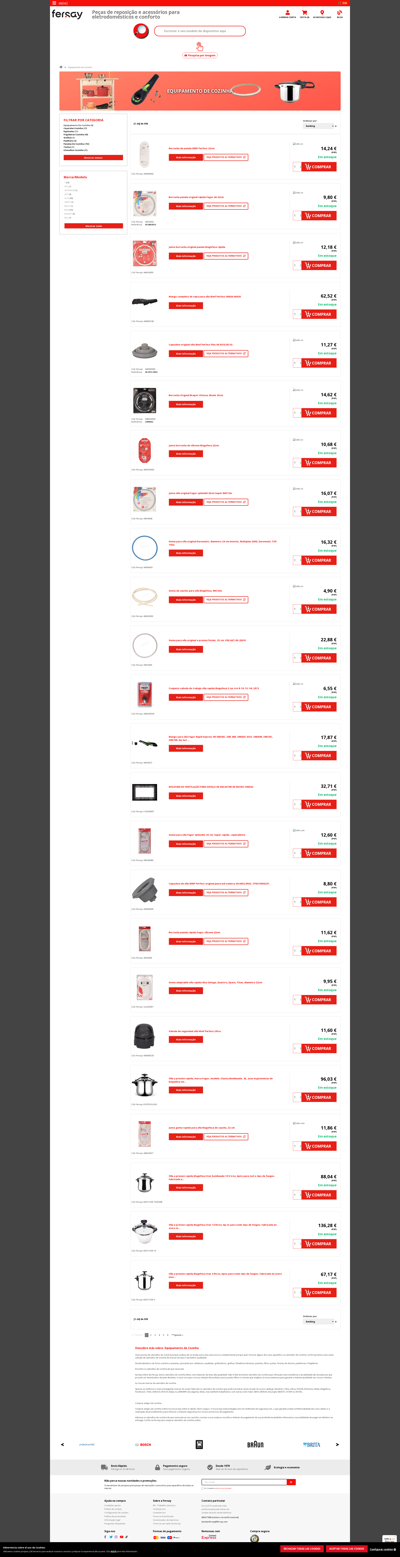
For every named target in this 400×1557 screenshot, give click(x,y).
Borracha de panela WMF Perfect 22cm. (192, 148)
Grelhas (68, 137)
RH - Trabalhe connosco (164, 1505)
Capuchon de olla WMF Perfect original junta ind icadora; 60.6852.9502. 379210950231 (219, 883)
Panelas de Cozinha (74, 143)
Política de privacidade (115, 1516)
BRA (66, 209)
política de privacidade (223, 1488)
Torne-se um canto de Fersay (167, 1523)
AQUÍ (113, 1551)
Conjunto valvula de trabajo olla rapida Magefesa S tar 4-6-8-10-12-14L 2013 (214, 688)
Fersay (67, 14)
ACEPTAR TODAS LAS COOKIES (346, 1548)
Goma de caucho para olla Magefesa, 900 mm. (195, 590)
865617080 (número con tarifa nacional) (220, 1517)
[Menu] (395, 1537)
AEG (66, 186)
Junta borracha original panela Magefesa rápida (197, 246)
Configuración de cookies (116, 1512)
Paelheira (68, 140)
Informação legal (112, 1520)
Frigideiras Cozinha (74, 134)
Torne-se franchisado (163, 1516)
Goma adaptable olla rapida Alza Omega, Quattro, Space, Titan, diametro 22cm (215, 982)
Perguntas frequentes (114, 1523)
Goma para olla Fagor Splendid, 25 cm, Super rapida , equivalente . (207, 834)
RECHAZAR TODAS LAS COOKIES (302, 1548)
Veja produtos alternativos (224, 157)
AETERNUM (69, 190)
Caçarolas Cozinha (73, 128)
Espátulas (69, 131)
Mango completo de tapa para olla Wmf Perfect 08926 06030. (205, 296)
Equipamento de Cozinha (80, 67)
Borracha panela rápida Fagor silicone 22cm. (195, 932)
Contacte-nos (159, 1512)
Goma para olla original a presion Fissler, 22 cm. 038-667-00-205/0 (207, 640)
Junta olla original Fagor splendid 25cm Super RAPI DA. (200, 493)
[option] (67, 1444)
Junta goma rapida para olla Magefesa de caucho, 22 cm (202, 1127)
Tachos (67, 147)
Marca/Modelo (75, 177)
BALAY (67, 206)
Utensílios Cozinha (73, 150)
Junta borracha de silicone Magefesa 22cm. (194, 445)
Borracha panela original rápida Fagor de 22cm (196, 197)
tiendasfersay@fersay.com (215, 1521)
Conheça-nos (159, 1509)
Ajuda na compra (115, 1500)
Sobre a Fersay (162, 1500)
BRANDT (68, 213)
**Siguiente (176, 1335)
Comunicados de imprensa (165, 1520)
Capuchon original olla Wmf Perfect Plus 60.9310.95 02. (201, 344)
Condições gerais (112, 1505)
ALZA (66, 198)
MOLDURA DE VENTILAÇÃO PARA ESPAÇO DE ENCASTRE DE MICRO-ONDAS (211, 786)
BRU (66, 217)
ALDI (66, 194)
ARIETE (67, 202)
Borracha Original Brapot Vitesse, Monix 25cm (196, 395)
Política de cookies (113, 1509)
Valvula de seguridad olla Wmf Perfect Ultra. (195, 1031)
